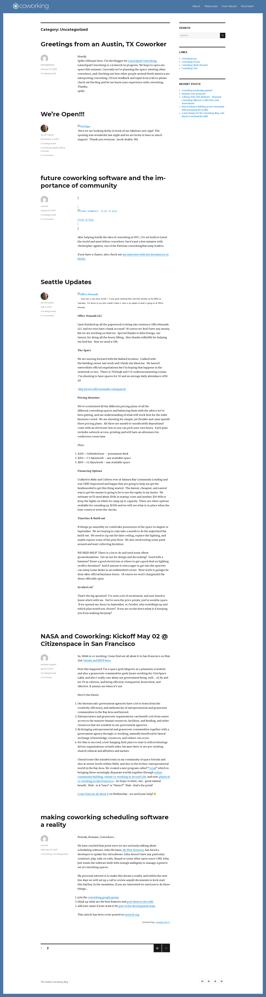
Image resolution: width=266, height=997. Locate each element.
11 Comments (47, 315)
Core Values (229, 6)
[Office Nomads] (124, 294)
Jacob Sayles (47, 135)
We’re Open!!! (63, 114)
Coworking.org (189, 58)
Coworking (46, 854)
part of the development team (137, 905)
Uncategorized (48, 73)
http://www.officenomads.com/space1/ (102, 389)
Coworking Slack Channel (195, 65)
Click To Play (86, 219)
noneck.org (132, 914)
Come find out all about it (93, 793)
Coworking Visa (189, 68)
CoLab (152, 768)
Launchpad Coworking (142, 60)
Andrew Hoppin (48, 664)
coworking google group (103, 897)
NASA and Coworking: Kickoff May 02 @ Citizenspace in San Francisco (104, 639)
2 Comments (47, 155)
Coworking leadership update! (197, 90)
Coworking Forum (191, 62)
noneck (44, 206)
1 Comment (46, 677)
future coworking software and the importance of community (103, 181)
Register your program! (194, 93)
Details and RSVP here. (97, 660)
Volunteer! (247, 6)
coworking (159, 922)
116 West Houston (133, 849)
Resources (211, 6)
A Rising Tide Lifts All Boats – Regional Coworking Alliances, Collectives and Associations (201, 100)
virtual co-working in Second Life (125, 776)
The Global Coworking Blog (54, 982)
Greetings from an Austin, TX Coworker (104, 44)
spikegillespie (47, 65)
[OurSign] (124, 126)
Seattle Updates (66, 282)
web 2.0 (167, 922)
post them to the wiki (140, 901)
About (196, 6)
